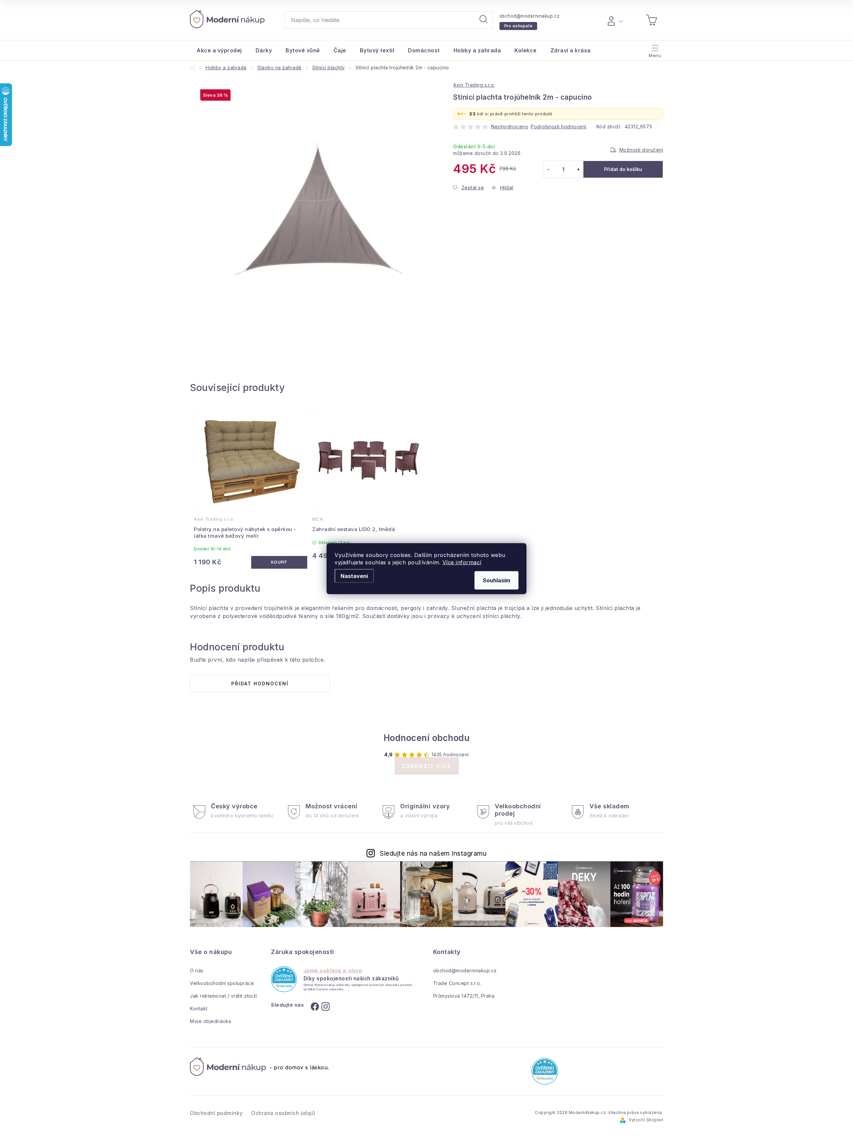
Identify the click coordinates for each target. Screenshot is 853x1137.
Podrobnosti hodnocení (558, 126)
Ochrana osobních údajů (283, 1113)
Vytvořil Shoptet (646, 1119)
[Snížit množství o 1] (548, 169)
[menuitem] (219, 50)
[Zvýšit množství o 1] (578, 169)
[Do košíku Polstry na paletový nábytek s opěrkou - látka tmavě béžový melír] (279, 562)
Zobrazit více (426, 766)
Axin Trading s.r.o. (474, 85)
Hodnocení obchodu (427, 738)
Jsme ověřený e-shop (333, 971)
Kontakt (199, 1008)
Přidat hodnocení (260, 683)
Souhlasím (496, 580)
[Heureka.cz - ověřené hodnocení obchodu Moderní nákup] (284, 979)
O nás (197, 970)
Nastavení (354, 575)
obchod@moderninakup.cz (529, 16)
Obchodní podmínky (216, 1113)
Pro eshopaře (518, 25)
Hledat (483, 20)
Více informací (461, 562)
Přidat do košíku (623, 169)
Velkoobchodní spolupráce (222, 983)
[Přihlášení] (614, 20)
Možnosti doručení (641, 150)
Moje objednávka (210, 1021)
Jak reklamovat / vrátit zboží (223, 996)
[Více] (654, 48)
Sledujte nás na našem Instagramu (433, 853)
